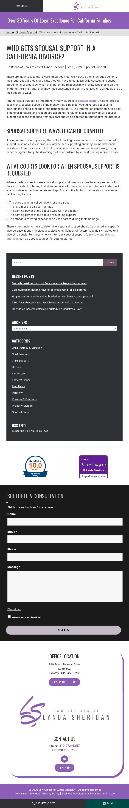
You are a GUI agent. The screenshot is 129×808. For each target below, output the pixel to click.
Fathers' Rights (21, 380)
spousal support (88, 100)
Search (110, 262)
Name (11, 514)
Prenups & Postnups (24, 399)
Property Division (22, 405)
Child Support (20, 360)
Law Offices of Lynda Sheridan (44, 67)
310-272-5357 (69, 746)
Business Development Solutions (81, 793)
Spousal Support (95, 67)
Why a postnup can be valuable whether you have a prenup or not (52, 296)
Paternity (17, 392)
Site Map (34, 793)
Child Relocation (21, 354)
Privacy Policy (50, 793)
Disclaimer (14, 609)
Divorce (16, 367)
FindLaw (110, 793)
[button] (22, 6)
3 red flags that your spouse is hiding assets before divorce (47, 302)
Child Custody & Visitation (27, 347)
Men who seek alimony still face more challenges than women (49, 283)
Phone (11, 549)
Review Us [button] (64, 768)
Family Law (18, 373)
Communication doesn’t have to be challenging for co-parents (49, 289)
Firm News (18, 386)
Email (12, 531)
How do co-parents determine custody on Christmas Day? (47, 309)
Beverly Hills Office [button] (64, 682)
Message (13, 567)
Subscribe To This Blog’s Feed (30, 430)
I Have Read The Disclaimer (27, 617)
